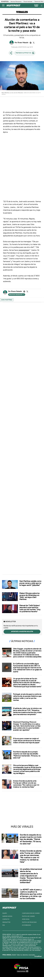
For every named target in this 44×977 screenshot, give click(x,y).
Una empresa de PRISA (22, 966)
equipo (4, 913)
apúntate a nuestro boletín (22, 631)
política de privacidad (29, 922)
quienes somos (7, 916)
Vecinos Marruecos (15, 1)
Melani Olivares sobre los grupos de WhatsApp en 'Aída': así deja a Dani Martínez (29, 596)
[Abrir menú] (3, 5)
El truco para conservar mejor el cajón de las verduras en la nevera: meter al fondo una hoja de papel (26, 740)
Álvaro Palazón (22, 42)
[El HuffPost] (13, 5)
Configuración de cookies (31, 913)
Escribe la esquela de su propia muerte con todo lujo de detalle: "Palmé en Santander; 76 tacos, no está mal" (26, 755)
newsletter (6, 922)
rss (3, 925)
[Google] (30, 42)
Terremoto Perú (38, 1)
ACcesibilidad (26, 925)
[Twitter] (33, 42)
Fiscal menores (28, 1)
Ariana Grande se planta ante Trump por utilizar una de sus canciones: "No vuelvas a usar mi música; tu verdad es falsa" (26, 784)
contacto (5, 919)
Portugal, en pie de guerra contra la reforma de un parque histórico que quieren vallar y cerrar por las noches (27, 697)
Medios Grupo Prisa (22, 971)
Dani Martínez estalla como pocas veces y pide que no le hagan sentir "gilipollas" (30, 583)
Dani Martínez (6, 300)
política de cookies (28, 916)
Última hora (36, 5)
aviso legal (25, 919)
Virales (22, 12)
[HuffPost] (9, 907)
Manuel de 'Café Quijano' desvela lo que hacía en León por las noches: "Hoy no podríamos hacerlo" (30, 608)
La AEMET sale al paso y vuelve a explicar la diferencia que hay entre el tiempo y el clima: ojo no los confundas (31, 894)
